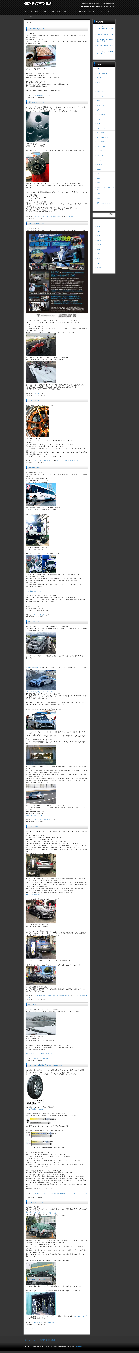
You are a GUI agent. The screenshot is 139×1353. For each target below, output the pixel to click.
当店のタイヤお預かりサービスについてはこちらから (42, 1213)
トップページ (28, 11)
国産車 (67, 995)
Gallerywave (80, 1346)
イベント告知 (100, 100)
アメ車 (98, 87)
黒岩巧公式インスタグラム (34, 815)
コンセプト (38, 11)
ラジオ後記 (100, 164)
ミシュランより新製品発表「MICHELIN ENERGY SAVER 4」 (46, 1065)
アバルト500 (67, 460)
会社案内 (66, 11)
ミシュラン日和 (33, 826)
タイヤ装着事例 (47, 995)
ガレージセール (101, 114)
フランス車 (48, 216)
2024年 (99, 231)
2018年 (99, 258)
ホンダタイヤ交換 (79, 995)
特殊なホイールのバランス (36, 102)
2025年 (99, 226)
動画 (98, 174)
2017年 (99, 263)
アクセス (73, 11)
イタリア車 (100, 96)
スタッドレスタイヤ (102, 128)
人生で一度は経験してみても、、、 (39, 223)
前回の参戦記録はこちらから (34, 591)
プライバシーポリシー (30, 1340)
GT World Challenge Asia (33, 667)
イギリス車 (100, 91)
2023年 (99, 235)
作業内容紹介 (57, 216)
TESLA (99, 69)
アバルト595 (75, 460)
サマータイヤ (38, 995)
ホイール (99, 160)
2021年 (99, 245)
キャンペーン (100, 119)
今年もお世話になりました (36, 29)
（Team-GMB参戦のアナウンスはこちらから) (39, 692)
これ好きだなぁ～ (33, 400)
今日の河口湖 (32, 1004)
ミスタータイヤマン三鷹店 (38, 4)
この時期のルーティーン (35, 1202)
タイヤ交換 (50, 1322)
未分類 (98, 194)
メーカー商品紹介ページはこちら (36, 1109)
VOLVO (99, 78)
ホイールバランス (71, 216)
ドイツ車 (55, 995)
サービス (100, 11)
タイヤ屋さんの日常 (102, 137)
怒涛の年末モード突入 (35, 467)
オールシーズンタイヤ (103, 105)
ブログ (52, 11)
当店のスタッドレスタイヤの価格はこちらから (40, 1053)
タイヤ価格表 (82, 11)
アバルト (36, 460)
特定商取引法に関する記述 (47, 1340)
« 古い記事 (29, 1328)
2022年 (99, 240)
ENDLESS (59, 460)
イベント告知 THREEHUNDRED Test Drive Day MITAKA (105, 28)
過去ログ (59, 11)
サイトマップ (109, 11)
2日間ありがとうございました (105, 34)
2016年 (99, 267)
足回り (98, 198)
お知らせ (36, 393)
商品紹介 (45, 11)
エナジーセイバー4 (76, 1193)
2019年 (99, 254)
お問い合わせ (92, 11)
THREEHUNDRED (102, 73)
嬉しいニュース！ (33, 621)
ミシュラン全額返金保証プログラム (36, 894)
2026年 (99, 222)
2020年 (99, 249)
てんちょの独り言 (39, 95)
